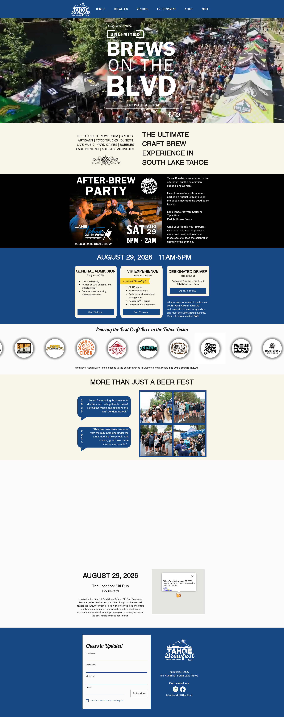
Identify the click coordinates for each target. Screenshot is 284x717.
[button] (205, 9)
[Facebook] (169, 114)
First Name (91, 653)
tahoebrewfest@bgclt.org (179, 695)
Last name (90, 664)
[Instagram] (177, 114)
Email (89, 687)
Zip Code (90, 676)
